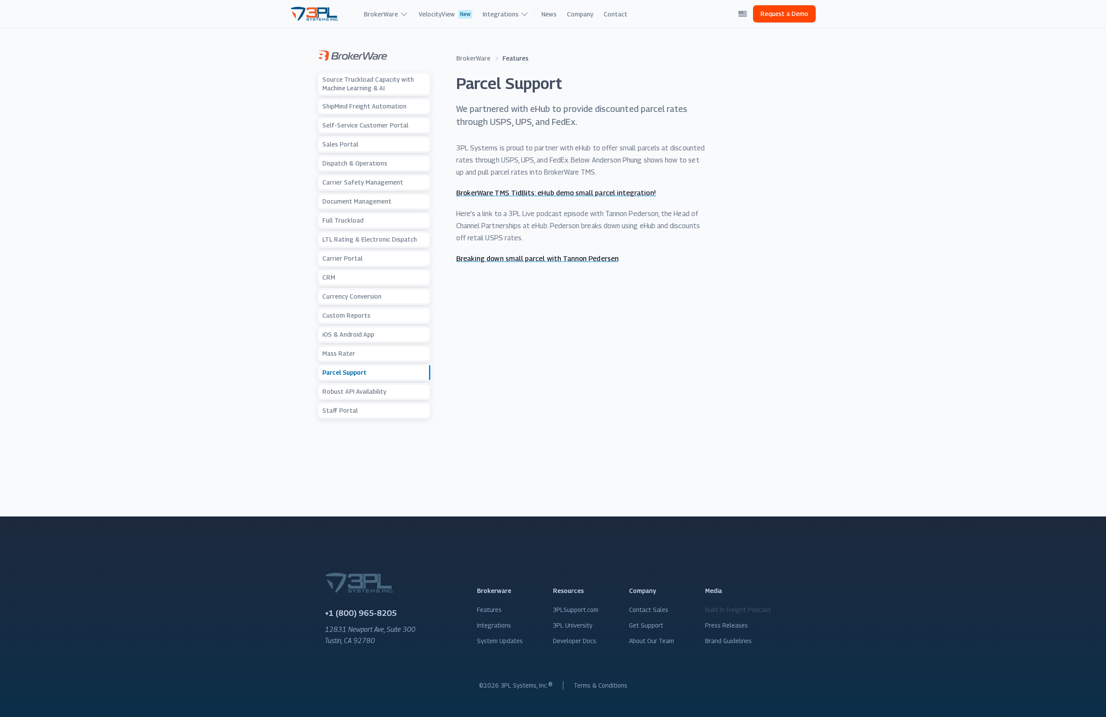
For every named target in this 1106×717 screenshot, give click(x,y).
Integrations (494, 625)
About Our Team (651, 640)
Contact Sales (648, 609)
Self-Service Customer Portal (365, 125)
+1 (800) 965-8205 (361, 613)
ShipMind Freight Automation (364, 106)
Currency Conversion (351, 296)
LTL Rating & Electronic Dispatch (369, 239)
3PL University (572, 625)
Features (489, 609)
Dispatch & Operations (354, 163)
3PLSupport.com (575, 609)
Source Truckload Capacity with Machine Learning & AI (368, 84)
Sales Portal (340, 144)
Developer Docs (574, 640)
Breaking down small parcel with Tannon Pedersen (537, 259)
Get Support (646, 625)
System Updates (500, 640)
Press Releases (726, 625)
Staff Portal (340, 410)
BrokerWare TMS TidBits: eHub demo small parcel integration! (556, 193)
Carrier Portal (342, 258)
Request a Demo (784, 13)
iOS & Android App (348, 334)
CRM (328, 277)
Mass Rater (338, 353)
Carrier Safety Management (362, 182)
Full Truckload (342, 220)
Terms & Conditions (600, 685)
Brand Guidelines (728, 640)
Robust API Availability (354, 391)
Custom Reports (346, 315)
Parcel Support (344, 372)
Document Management (356, 201)
